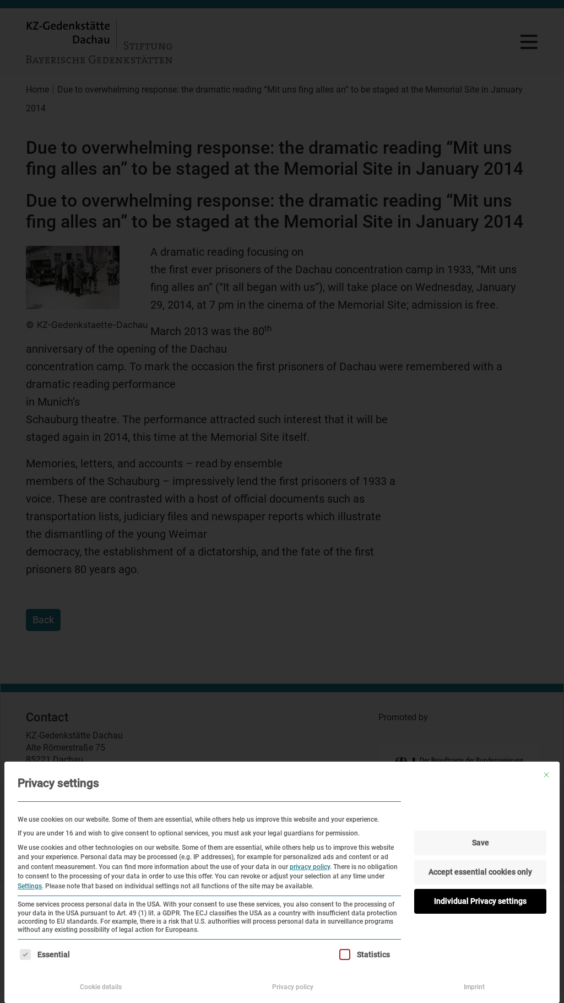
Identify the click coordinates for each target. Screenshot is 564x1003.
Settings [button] (30, 886)
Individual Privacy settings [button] (480, 901)
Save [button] (480, 842)
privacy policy (310, 867)
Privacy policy (292, 987)
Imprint (474, 987)
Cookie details (101, 987)
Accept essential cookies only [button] (480, 871)
